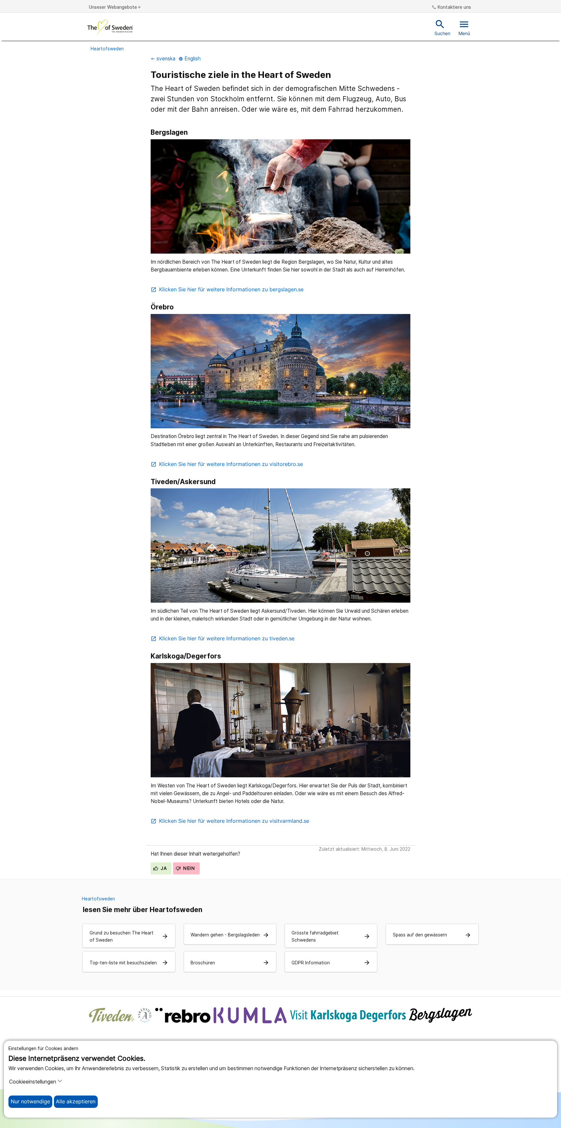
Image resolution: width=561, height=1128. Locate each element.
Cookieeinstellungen (32, 1082)
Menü (464, 27)
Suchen (442, 27)
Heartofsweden (107, 48)
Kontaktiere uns (451, 7)
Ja (163, 868)
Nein (188, 868)
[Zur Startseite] (110, 27)
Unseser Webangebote (115, 7)
